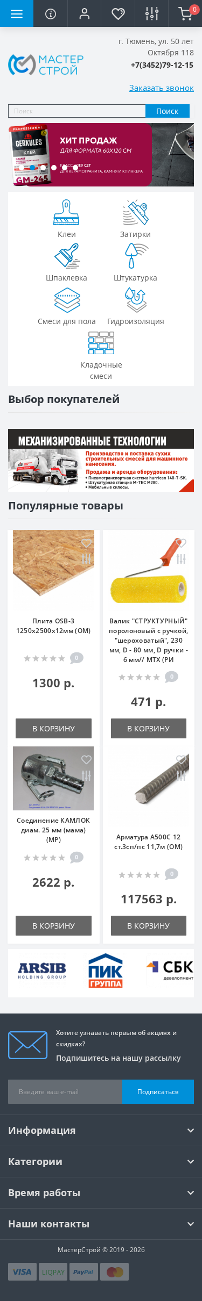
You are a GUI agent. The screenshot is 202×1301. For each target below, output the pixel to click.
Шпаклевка (66, 277)
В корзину (53, 728)
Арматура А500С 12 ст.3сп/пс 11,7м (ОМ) (148, 841)
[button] (84, 13)
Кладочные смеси (101, 370)
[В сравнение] (86, 560)
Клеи (67, 234)
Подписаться (158, 1091)
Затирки (135, 234)
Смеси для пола (67, 321)
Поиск (167, 111)
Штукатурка (135, 277)
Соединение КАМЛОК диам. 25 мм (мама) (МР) (53, 830)
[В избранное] (86, 544)
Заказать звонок (161, 87)
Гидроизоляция (135, 321)
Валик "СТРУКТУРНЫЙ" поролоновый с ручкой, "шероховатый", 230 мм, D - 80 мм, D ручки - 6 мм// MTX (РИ (148, 640)
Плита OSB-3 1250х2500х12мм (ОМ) (53, 625)
